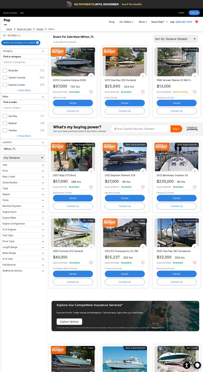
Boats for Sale (24, 29)
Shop (112, 21)
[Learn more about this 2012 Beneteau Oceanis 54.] (176, 157)
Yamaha (13, 130)
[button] (186, 365)
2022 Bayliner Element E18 (120, 175)
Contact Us (73, 111)
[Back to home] (7, 22)
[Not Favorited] (91, 92)
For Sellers (125, 21)
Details (73, 103)
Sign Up (194, 12)
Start (176, 128)
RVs (22, 13)
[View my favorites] (196, 21)
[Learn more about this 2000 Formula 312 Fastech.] (73, 232)
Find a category (12, 56)
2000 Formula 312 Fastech (68, 251)
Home (9, 29)
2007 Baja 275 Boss (64, 175)
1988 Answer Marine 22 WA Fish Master (175, 80)
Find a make (10, 102)
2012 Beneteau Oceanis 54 (172, 175)
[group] (20, 42)
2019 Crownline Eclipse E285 (69, 80)
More (142, 21)
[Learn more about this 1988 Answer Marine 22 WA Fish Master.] (176, 61)
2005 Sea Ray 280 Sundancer (174, 251)
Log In (181, 12)
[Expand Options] (91, 76)
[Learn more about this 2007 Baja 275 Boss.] (73, 157)
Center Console (17, 77)
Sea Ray (13, 116)
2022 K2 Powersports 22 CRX (121, 251)
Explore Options (69, 321)
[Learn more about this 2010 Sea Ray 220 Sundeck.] (125, 61)
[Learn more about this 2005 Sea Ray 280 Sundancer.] (176, 232)
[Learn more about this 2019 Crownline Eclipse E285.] (73, 61)
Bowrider (13, 70)
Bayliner (13, 123)
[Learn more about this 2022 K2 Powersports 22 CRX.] (125, 232)
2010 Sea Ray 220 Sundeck (120, 80)
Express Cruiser (17, 84)
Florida (40, 29)
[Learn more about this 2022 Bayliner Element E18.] (125, 157)
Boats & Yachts (10, 13)
